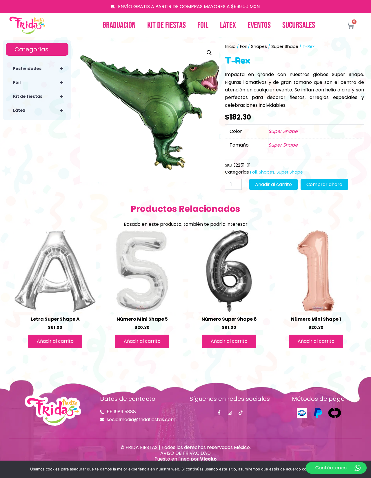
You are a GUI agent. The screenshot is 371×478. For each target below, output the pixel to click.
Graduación (119, 25)
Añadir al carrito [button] (55, 341)
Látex (228, 25)
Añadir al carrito (273, 184)
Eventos (259, 25)
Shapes (259, 46)
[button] (209, 53)
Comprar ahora (324, 184)
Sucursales (298, 25)
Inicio (230, 46)
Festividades (38, 68)
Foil (202, 25)
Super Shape (284, 46)
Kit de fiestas (166, 25)
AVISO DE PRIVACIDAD (185, 453)
